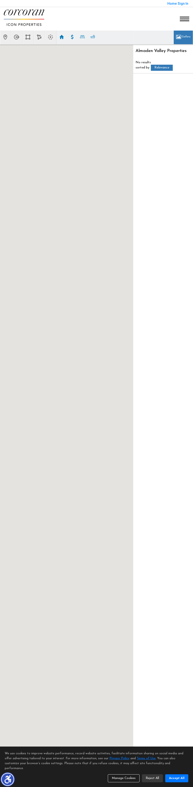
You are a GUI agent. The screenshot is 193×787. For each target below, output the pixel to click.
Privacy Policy (119, 758)
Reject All (152, 778)
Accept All (177, 778)
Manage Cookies (124, 778)
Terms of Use (146, 758)
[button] (7, 779)
